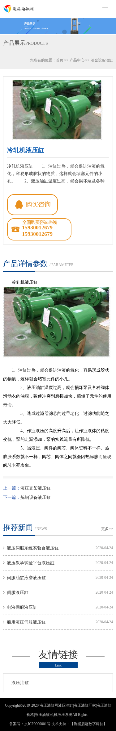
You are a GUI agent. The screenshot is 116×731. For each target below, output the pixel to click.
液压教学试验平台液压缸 (30, 563)
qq (32, 204)
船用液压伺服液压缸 (26, 622)
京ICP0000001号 (37, 724)
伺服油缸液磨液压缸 (26, 577)
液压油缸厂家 (85, 705)
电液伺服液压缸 (22, 607)
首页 (59, 60)
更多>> (107, 529)
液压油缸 (20, 682)
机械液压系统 (61, 714)
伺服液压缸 (17, 592)
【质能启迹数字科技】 (88, 724)
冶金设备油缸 (102, 60)
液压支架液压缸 (35, 488)
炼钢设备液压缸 (35, 497)
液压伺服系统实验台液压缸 (33, 548)
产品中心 (77, 60)
